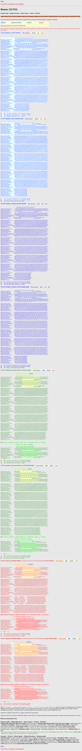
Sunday (4, 631)
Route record (4, 25)
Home (2, 1)
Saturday (4, 458)
